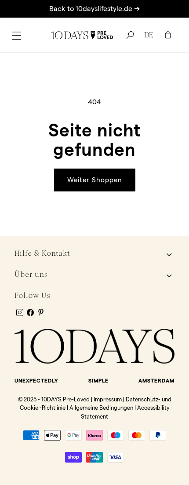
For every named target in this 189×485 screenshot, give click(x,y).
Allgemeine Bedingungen (101, 407)
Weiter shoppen (94, 180)
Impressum (108, 399)
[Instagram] (20, 312)
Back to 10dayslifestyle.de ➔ (94, 8)
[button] (16, 35)
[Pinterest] (41, 312)
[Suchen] (128, 35)
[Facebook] (30, 312)
